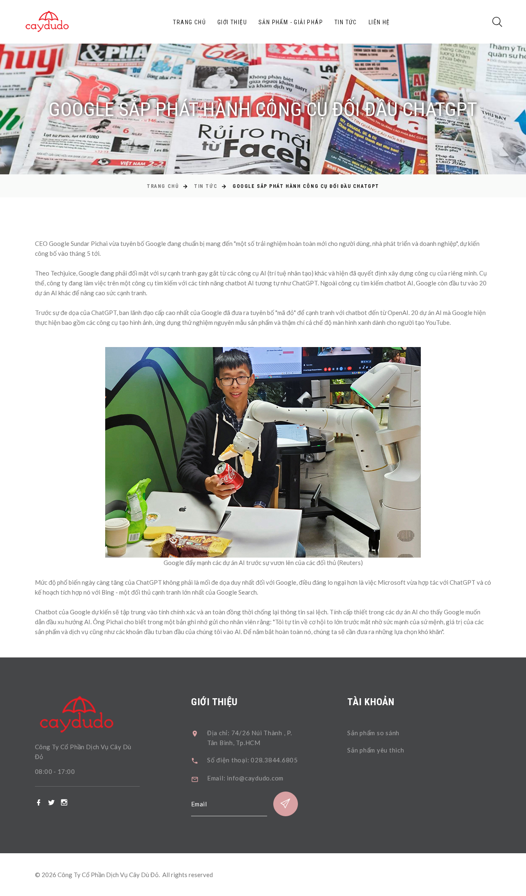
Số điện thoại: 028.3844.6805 (252, 760)
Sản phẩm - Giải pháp (290, 22)
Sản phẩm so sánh (373, 732)
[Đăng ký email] (285, 804)
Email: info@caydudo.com (245, 778)
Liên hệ (379, 22)
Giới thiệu (232, 22)
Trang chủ (189, 22)
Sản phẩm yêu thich (375, 750)
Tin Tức (346, 22)
